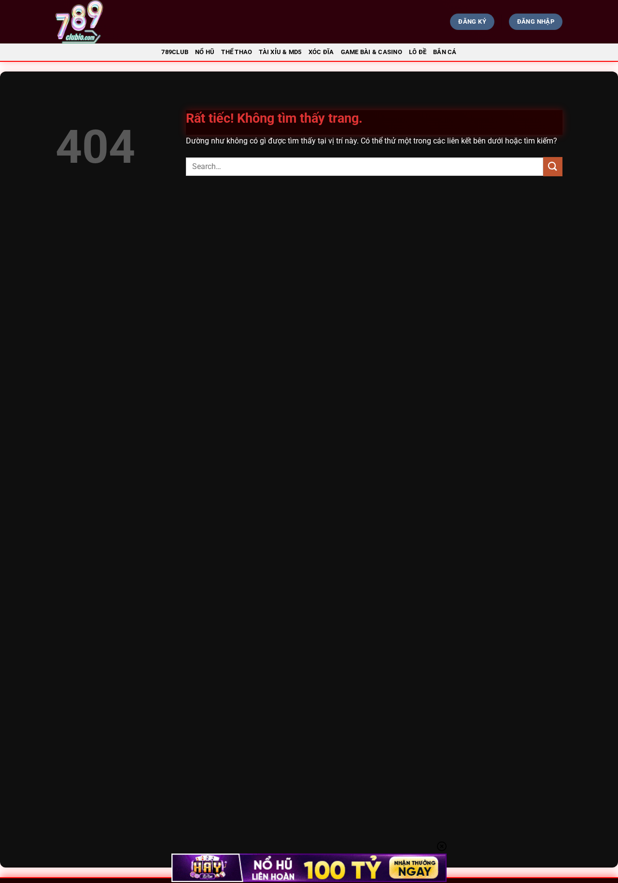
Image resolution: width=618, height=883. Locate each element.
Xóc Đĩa (321, 52)
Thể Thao (236, 52)
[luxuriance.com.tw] (133, 21)
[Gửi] (552, 166)
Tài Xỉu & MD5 (280, 52)
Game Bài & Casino (371, 52)
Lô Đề (417, 52)
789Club (174, 52)
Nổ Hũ (204, 52)
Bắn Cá (445, 52)
